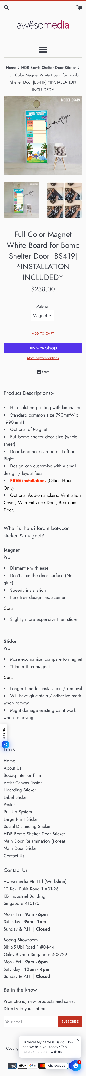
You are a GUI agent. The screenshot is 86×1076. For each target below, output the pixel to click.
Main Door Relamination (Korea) (34, 841)
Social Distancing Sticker (27, 826)
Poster (9, 804)
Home (9, 761)
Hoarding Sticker (20, 790)
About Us (13, 768)
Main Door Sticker (21, 848)
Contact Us (14, 855)
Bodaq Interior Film (22, 775)
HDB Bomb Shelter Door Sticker (34, 834)
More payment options (43, 357)
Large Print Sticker (21, 819)
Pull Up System (18, 812)
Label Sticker (16, 797)
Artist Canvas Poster (23, 782)
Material (42, 306)
